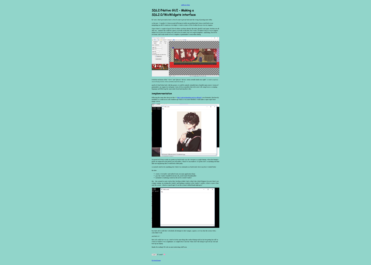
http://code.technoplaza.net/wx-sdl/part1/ (189, 97)
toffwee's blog (185, 5)
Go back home (156, 260)
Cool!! (154, 254)
